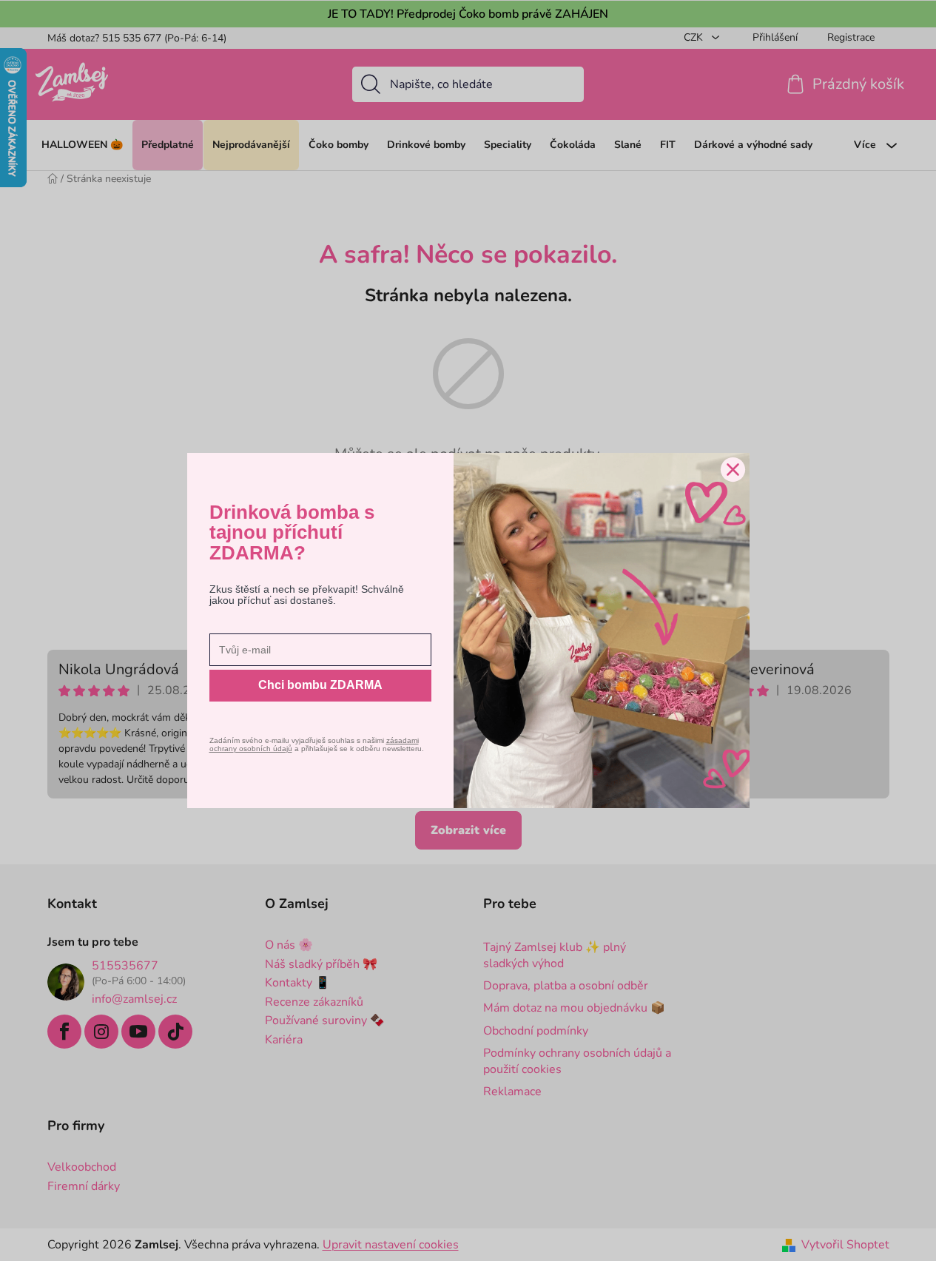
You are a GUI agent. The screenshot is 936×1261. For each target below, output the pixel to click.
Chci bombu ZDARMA (320, 685)
